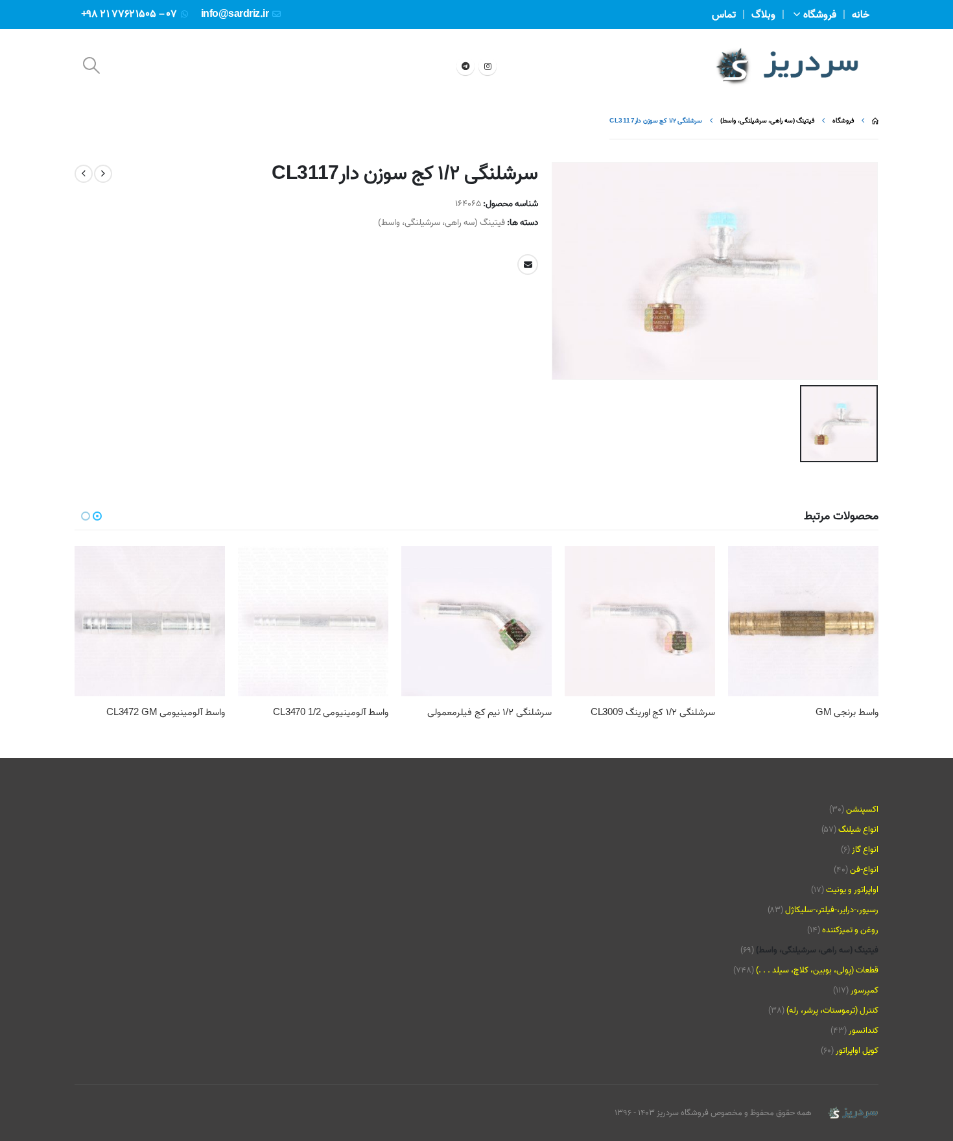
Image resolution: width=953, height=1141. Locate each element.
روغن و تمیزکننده (850, 930)
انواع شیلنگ (858, 829)
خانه (860, 14)
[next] (84, 174)
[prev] (103, 174)
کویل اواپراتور (857, 1050)
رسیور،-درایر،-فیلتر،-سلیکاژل (831, 910)
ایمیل (527, 264)
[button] (91, 66)
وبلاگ (763, 14)
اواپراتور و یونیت (852, 890)
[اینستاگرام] (487, 66)
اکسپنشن (862, 809)
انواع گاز (865, 849)
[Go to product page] (803, 621)
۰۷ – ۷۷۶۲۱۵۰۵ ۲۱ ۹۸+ (129, 14)
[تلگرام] (465, 66)
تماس (724, 14)
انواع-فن (864, 869)
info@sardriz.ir (235, 14)
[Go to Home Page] (875, 121)
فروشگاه (819, 14)
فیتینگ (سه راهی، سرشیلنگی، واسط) (441, 222)
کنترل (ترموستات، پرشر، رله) (832, 1010)
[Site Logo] (787, 66)
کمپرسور (864, 990)
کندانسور (863, 1030)
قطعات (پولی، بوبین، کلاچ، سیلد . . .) (817, 970)
